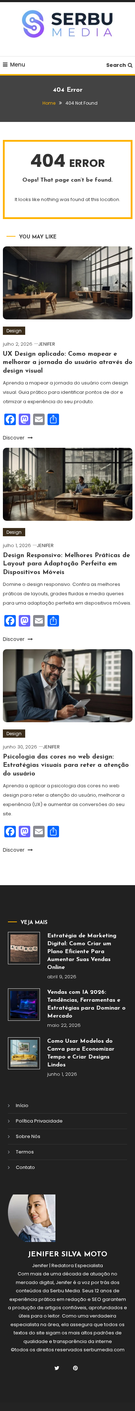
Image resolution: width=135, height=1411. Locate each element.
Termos (25, 1151)
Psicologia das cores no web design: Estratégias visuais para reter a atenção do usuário (66, 765)
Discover (14, 437)
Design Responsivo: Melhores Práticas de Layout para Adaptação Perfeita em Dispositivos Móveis (66, 564)
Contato (25, 1167)
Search (116, 65)
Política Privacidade (39, 1121)
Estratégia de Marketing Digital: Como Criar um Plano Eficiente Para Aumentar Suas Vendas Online (81, 951)
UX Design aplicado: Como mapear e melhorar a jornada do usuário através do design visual (67, 362)
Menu (17, 64)
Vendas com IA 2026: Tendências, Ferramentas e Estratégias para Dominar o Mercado (86, 1004)
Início (22, 1105)
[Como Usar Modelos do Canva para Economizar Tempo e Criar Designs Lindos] (24, 1053)
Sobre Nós (28, 1136)
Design (14, 331)
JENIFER (46, 344)
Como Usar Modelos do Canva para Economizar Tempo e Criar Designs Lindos (80, 1053)
